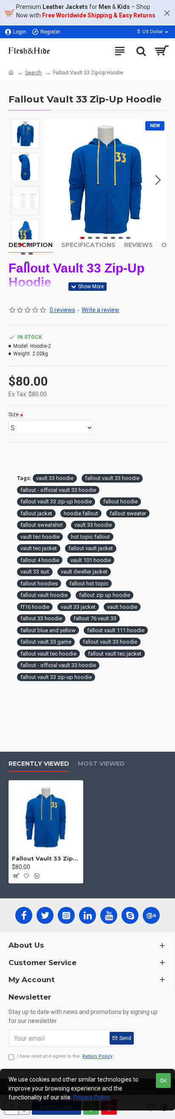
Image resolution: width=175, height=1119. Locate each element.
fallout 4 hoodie (39, 560)
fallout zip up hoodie (104, 595)
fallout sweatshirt (41, 525)
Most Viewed (101, 763)
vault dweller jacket (84, 571)
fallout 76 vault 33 (94, 618)
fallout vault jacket (90, 548)
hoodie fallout (81, 513)
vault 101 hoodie (91, 560)
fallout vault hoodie (44, 595)
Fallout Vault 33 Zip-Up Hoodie (46, 858)
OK (163, 1080)
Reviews (138, 245)
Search (33, 73)
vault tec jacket (38, 548)
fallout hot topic (88, 583)
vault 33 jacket (78, 607)
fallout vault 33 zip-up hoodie (56, 501)
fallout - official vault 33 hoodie (58, 490)
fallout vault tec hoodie (48, 653)
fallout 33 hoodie (41, 618)
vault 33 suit (34, 571)
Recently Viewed (38, 763)
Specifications (88, 245)
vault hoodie (122, 607)
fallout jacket (36, 513)
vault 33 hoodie (54, 478)
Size (13, 414)
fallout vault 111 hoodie (115, 630)
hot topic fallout (90, 537)
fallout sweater (128, 513)
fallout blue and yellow (48, 630)
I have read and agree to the (65, 1056)
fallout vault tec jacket (114, 653)
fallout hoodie (120, 501)
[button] (52, 180)
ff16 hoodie (34, 607)
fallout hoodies (39, 583)
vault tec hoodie (39, 537)
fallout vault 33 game (45, 642)
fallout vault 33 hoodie (112, 478)
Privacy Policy (91, 1097)
